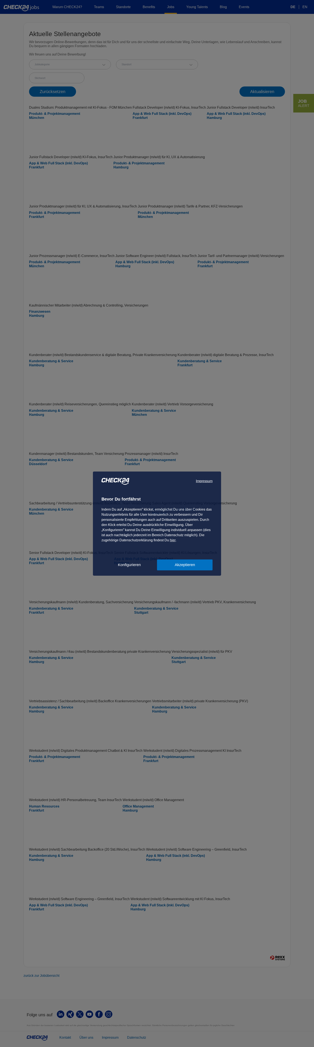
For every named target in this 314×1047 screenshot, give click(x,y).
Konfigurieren (129, 565)
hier (173, 540)
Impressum (204, 481)
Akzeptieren (185, 565)
